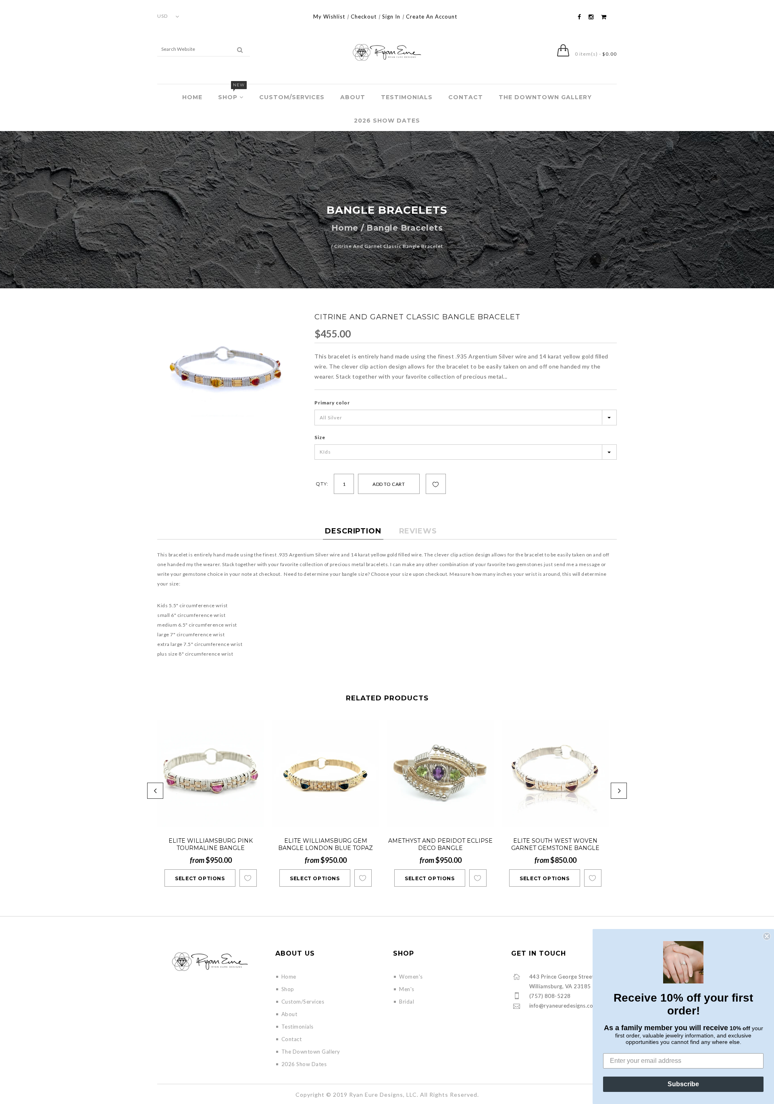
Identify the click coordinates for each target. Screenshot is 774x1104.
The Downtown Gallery (545, 97)
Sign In (391, 16)
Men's (406, 989)
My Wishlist (329, 16)
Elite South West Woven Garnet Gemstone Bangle (555, 844)
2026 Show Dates (387, 120)
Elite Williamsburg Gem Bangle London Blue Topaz (325, 844)
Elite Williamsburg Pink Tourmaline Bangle (211, 844)
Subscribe (683, 1084)
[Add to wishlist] (436, 484)
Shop (231, 92)
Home (192, 97)
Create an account (431, 16)
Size (319, 437)
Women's (411, 976)
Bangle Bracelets (404, 228)
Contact (465, 97)
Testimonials (407, 97)
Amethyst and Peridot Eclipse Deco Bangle (440, 844)
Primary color (332, 403)
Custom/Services (292, 97)
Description (353, 531)
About (352, 97)
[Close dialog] (767, 936)
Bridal (406, 1001)
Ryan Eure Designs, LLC (383, 1094)
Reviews (418, 531)
